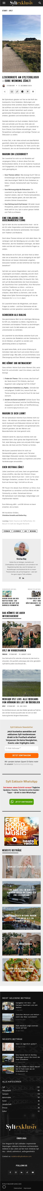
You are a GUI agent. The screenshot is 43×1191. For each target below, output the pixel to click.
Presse (4, 654)
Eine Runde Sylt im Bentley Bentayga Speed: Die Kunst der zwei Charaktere (21, 893)
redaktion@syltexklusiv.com (21, 1156)
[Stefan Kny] (4, 85)
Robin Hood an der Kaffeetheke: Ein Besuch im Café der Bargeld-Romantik (10, 601)
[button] (4, 1187)
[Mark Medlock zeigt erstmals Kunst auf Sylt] (8, 1029)
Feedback (7, 531)
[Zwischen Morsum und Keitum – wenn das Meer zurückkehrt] (8, 1017)
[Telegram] (22, 91)
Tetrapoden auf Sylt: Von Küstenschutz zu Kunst (33, 601)
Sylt (11, 10)
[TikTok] (27, 1172)
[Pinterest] (27, 91)
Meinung (33, 531)
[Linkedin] (23, 577)
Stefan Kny (11, 85)
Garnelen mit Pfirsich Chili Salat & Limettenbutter (21, 969)
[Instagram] (20, 577)
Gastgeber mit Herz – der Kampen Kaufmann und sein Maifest (27, 1005)
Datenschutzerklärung (23, 764)
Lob (25, 531)
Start (4, 10)
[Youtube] (33, 1172)
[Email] (12, 91)
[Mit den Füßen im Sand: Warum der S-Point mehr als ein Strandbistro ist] (8, 1070)
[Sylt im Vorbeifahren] (21, 634)
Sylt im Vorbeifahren (14, 650)
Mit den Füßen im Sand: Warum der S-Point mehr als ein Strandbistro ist (21, 918)
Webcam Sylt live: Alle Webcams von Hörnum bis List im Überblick (21, 700)
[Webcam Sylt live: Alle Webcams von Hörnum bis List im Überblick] (21, 683)
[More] (33, 91)
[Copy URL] (17, 91)
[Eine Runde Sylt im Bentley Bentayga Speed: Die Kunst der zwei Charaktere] (8, 1058)
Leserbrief (17, 531)
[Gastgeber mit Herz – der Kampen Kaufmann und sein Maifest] (8, 1006)
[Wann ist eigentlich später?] (8, 1047)
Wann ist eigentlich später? (21, 866)
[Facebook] (10, 1172)
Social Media (17, 298)
